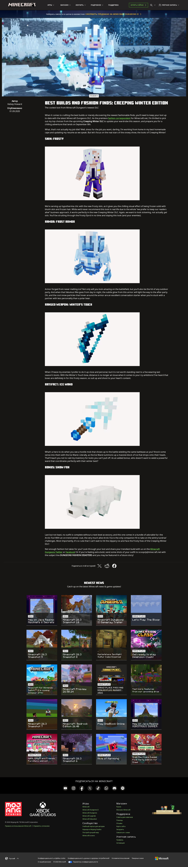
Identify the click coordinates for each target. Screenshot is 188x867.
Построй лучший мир (90, 832)
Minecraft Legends (89, 816)
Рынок (118, 807)
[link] (65, 788)
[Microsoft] (161, 858)
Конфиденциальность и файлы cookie (51, 858)
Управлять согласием (41, 826)
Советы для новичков (124, 817)
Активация (120, 843)
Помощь (119, 820)
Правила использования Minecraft (18, 826)
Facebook (70, 552)
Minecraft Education (89, 819)
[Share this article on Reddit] (107, 566)
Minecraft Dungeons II (90, 810)
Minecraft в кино (88, 835)
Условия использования (120, 858)
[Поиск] (153, 5)
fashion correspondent (119, 118)
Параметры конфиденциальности (85, 862)
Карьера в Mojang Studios (91, 829)
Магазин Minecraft (123, 810)
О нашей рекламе (44, 862)
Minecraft (85, 807)
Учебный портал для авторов (93, 826)
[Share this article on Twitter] (99, 566)
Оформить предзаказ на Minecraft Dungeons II (112, 14)
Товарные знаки (137, 858)
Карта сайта (120, 826)
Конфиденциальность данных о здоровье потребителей (88, 858)
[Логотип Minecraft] (22, 5)
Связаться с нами (123, 832)
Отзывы (119, 823)
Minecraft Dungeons (89, 813)
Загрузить (120, 829)
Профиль (119, 840)
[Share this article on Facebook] (114, 566)
